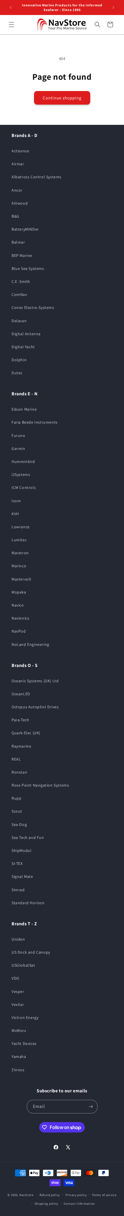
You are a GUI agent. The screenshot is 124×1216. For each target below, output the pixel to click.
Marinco (19, 565)
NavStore (26, 1195)
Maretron (20, 552)
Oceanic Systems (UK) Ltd (35, 680)
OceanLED (21, 693)
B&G (15, 216)
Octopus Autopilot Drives (35, 706)
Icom (16, 500)
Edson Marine (24, 409)
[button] (11, 24)
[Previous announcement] (10, 7)
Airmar (18, 163)
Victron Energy (25, 1017)
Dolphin (19, 359)
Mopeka (19, 592)
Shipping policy (47, 1204)
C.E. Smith (21, 281)
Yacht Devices (24, 1043)
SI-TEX (17, 863)
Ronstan (19, 772)
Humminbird (23, 461)
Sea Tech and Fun (28, 837)
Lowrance (21, 526)
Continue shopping (62, 98)
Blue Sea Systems (28, 268)
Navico (18, 605)
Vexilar (18, 1004)
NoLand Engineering (30, 644)
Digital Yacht (23, 346)
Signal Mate (22, 876)
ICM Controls (24, 487)
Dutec (17, 372)
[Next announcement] (113, 7)
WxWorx (19, 1030)
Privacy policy (76, 1195)
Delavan (19, 320)
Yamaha (19, 1056)
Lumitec (19, 539)
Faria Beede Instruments (35, 422)
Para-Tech (20, 719)
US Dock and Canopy (31, 952)
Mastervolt (21, 579)
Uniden (18, 939)
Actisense (20, 150)
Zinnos (18, 1069)
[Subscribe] (90, 1106)
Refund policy (50, 1195)
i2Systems (21, 474)
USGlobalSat (23, 965)
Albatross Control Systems (36, 176)
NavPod (19, 631)
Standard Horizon (28, 902)
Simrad (18, 889)
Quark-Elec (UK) (26, 732)
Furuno (18, 435)
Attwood (20, 203)
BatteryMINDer (25, 229)
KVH (15, 513)
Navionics (20, 618)
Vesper (18, 991)
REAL (16, 759)
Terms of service (104, 1195)
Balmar (18, 242)
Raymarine (21, 746)
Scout (17, 811)
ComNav (19, 294)
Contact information (79, 1204)
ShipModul (21, 850)
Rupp (16, 798)
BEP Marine (22, 255)
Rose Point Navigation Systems (40, 785)
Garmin (18, 448)
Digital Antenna (26, 333)
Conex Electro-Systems (33, 307)
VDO (15, 978)
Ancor (17, 190)
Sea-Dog (19, 824)
